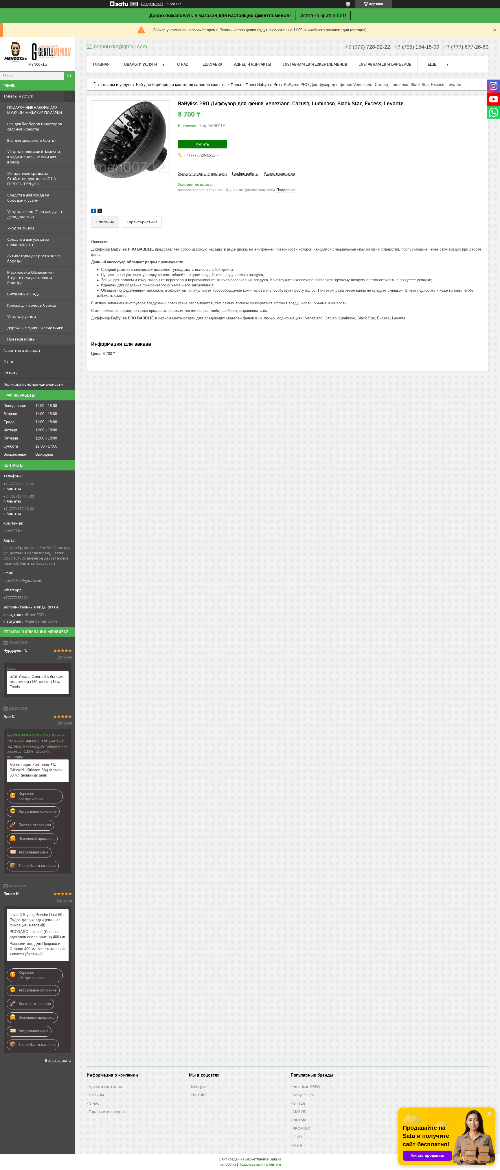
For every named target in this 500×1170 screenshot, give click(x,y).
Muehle (299, 1120)
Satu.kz (275, 1159)
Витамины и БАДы (24, 294)
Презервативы (21, 339)
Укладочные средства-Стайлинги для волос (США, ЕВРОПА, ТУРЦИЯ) (32, 178)
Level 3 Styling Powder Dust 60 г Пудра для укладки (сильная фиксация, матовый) (37, 920)
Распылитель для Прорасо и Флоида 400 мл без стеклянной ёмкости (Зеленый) (37, 948)
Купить (202, 144)
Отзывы (11, 373)
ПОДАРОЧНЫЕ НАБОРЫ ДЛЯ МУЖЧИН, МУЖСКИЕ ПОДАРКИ (34, 110)
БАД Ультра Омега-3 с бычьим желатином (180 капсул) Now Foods (36, 681)
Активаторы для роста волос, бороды (34, 258)
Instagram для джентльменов (315, 64)
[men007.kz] (37, 52)
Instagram (200, 1086)
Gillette (299, 1103)
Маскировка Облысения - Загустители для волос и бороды (30, 277)
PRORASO (301, 1128)
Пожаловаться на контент (260, 1164)
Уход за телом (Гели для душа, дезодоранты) (35, 214)
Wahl (297, 1145)
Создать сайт (152, 4)
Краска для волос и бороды (32, 305)
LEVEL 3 (299, 1136)
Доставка (212, 64)
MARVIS (299, 1111)
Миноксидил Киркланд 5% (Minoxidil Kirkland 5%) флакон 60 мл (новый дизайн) (36, 770)
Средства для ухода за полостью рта (28, 242)
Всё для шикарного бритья (31, 140)
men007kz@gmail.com (22, 580)
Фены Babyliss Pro (262, 84)
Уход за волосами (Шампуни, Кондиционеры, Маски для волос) (34, 157)
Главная (101, 64)
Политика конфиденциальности (33, 384)
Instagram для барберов (385, 64)
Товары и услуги (18, 96)
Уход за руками (21, 316)
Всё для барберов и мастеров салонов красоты (34, 126)
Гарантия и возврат (22, 350)
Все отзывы (56, 1060)
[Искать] (69, 75)
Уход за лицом (20, 228)
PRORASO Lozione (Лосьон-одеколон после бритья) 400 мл (37, 934)
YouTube (199, 1094)
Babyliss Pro (304, 1094)
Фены (235, 84)
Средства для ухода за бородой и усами (28, 197)
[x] (100, 212)
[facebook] (93, 212)
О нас (8, 361)
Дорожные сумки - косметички (35, 327)
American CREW (306, 1086)
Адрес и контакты (252, 64)
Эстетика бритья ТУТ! (323, 15)
